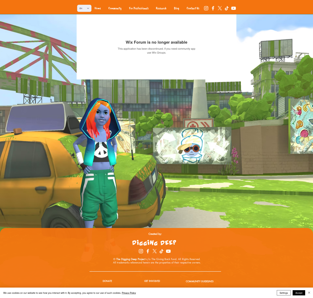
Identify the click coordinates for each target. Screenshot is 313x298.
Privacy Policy (129, 292)
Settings (284, 292)
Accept (298, 292)
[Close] (309, 292)
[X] (220, 8)
